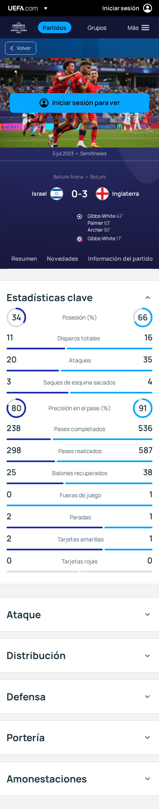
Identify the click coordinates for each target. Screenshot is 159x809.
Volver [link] (24, 48)
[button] (136, 27)
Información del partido (120, 258)
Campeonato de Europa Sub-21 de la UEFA (19, 27)
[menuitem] (58, 27)
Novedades (62, 258)
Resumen (24, 258)
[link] (55, 27)
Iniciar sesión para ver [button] (86, 102)
